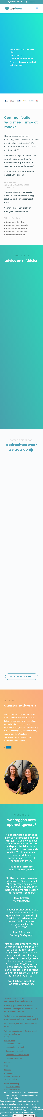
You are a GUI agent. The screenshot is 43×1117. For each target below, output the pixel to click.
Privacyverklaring (12, 1098)
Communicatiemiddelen (21, 388)
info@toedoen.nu (13, 1089)
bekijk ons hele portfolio (21, 676)
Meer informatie (21, 314)
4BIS (36, 1095)
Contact (7, 1069)
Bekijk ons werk (31, 1031)
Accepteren (18, 1115)
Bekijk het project (21, 520)
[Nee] (36, 1116)
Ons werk (8, 1062)
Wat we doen (9, 1040)
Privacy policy (29, 1115)
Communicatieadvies (21, 286)
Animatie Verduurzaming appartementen (21, 558)
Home (6, 1037)
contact (23, 78)
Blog (6, 1066)
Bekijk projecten (12, 71)
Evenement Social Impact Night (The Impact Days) (21, 490)
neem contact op (13, 1034)
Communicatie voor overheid (17, 1055)
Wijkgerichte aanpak (14, 1058)
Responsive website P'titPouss (21, 634)
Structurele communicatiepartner (21, 338)
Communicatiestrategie (15, 1047)
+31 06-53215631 (13, 1086)
